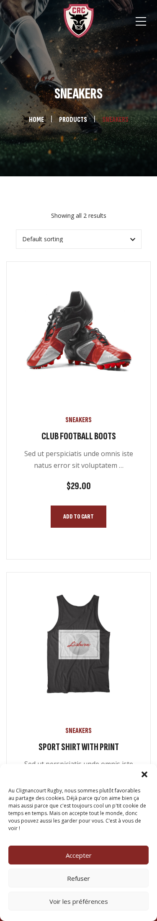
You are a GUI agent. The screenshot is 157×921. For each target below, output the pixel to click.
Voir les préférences (78, 901)
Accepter (79, 855)
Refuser (78, 878)
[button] (144, 774)
